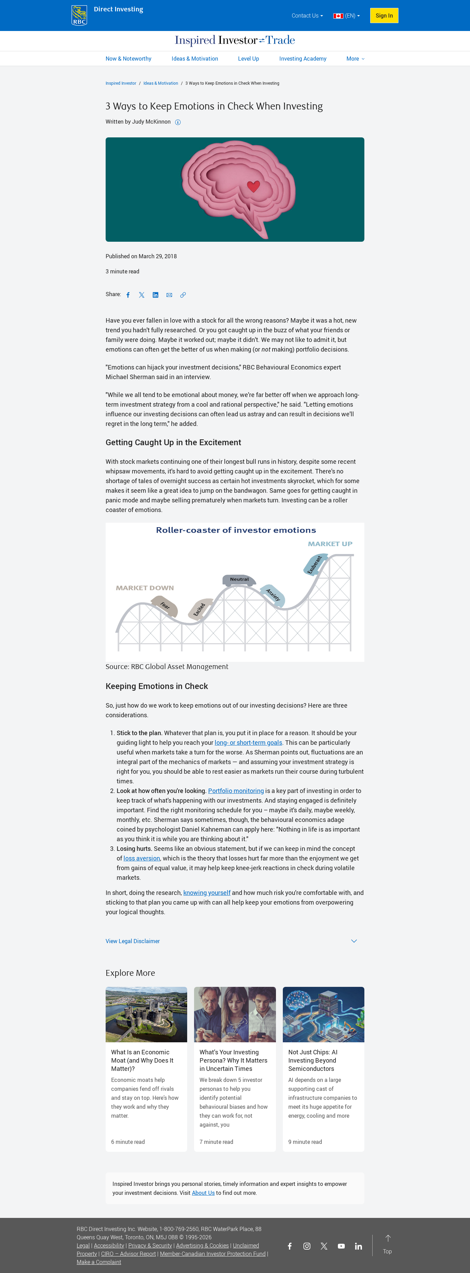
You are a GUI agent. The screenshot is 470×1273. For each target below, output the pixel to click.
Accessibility (109, 1245)
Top (387, 1245)
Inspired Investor (121, 83)
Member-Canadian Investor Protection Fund (213, 1254)
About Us (203, 1193)
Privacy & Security (150, 1245)
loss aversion (142, 858)
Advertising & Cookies (202, 1245)
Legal (83, 1245)
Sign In (384, 15)
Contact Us (305, 15)
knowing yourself (207, 892)
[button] (355, 58)
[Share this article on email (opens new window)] (169, 294)
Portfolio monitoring (236, 790)
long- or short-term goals (248, 742)
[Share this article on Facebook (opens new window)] (128, 294)
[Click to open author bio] (178, 121)
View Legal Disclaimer (133, 941)
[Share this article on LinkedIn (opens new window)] (155, 294)
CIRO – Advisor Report (128, 1254)
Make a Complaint (99, 1262)
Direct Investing (118, 9)
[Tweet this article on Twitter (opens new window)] (142, 294)
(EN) (350, 15)
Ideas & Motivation (160, 83)
